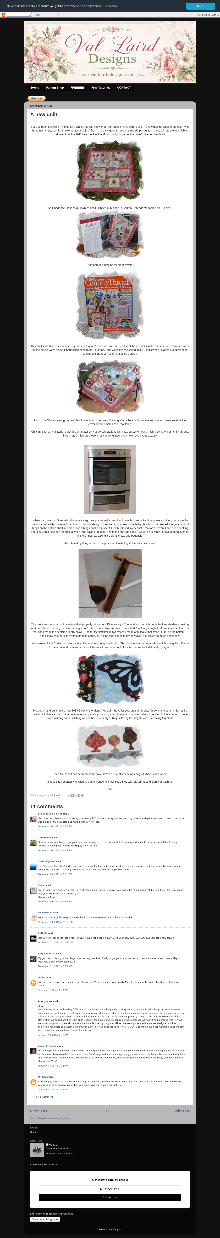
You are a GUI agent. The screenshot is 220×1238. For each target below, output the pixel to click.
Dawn (113, 420)
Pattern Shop (55, 87)
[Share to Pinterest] (82, 795)
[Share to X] (76, 795)
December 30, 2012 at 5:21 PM (55, 874)
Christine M (44, 837)
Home (35, 87)
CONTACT (124, 87)
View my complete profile (59, 1153)
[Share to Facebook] (79, 795)
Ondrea (42, 977)
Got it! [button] (200, 6)
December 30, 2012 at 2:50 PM (55, 826)
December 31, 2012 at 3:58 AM (55, 966)
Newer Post (39, 1111)
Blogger (116, 1229)
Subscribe (110, 1197)
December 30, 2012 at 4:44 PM (55, 850)
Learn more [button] (111, 6)
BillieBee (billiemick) (50, 813)
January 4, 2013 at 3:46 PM (53, 1089)
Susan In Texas (47, 1046)
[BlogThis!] (72, 795)
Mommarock (45, 912)
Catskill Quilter (46, 861)
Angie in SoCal (46, 953)
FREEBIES (77, 87)
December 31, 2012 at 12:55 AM (55, 942)
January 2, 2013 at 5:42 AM (53, 1035)
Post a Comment (44, 1096)
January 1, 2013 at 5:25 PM (53, 990)
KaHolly (42, 933)
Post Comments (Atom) (57, 1118)
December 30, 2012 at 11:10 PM (55, 922)
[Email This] (69, 795)
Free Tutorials (100, 87)
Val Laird (54, 1145)
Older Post (182, 1111)
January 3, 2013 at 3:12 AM (53, 1065)
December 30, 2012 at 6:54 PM (55, 901)
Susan (41, 885)
